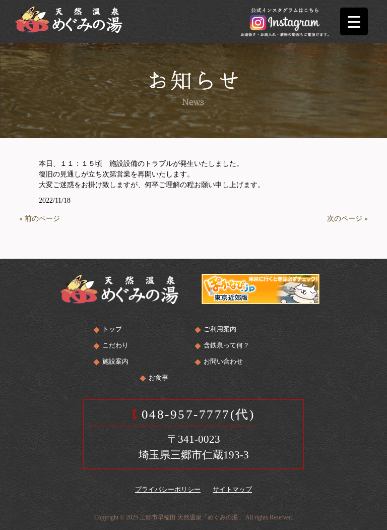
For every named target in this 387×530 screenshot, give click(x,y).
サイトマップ (232, 489)
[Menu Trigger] (354, 21)
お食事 (158, 377)
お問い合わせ (223, 361)
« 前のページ (39, 218)
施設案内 (115, 361)
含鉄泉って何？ (226, 345)
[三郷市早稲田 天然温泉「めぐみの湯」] (68, 18)
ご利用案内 (220, 329)
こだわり (115, 345)
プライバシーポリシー (168, 489)
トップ (112, 329)
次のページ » (347, 218)
